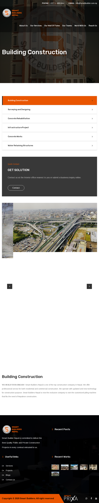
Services (9, 466)
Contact (16, 188)
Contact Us (10, 480)
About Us (23, 26)
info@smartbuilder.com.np (86, 3)
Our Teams (67, 26)
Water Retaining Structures (20, 145)
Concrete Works (15, 136)
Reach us (93, 26)
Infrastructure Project (18, 127)
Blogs (8, 475)
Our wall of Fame (52, 26)
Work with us (80, 26)
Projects (9, 470)
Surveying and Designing (19, 109)
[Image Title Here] (55, 467)
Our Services (36, 26)
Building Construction (18, 100)
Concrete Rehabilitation (19, 118)
